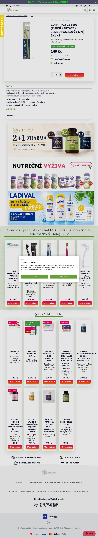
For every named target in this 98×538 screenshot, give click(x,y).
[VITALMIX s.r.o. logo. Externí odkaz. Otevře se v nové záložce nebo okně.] (22, 260)
